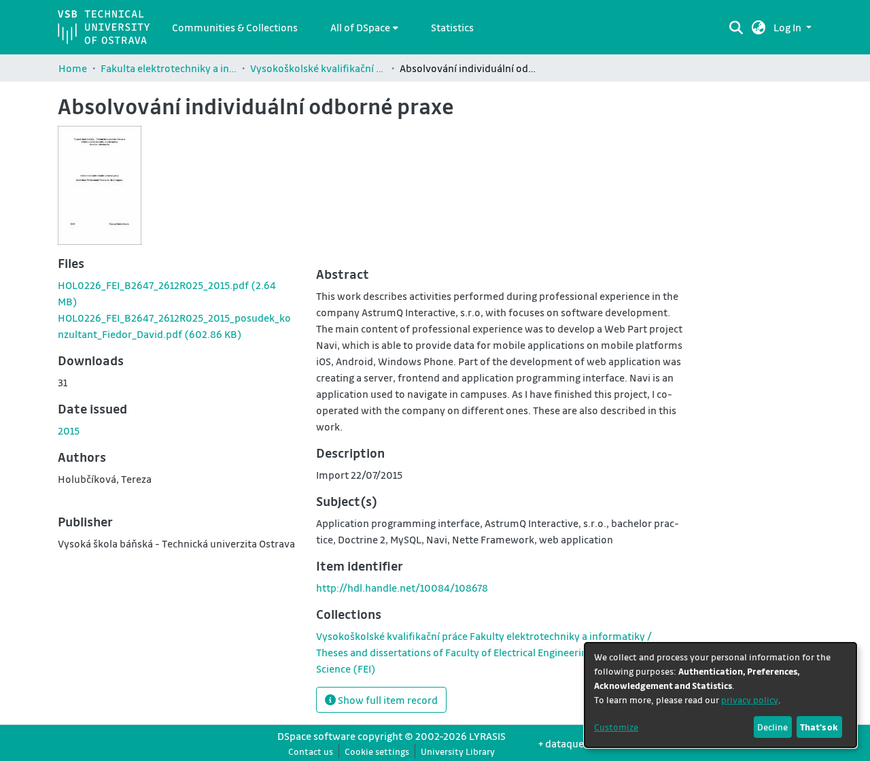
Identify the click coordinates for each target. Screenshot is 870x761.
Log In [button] (788, 27)
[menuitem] (364, 27)
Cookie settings (377, 751)
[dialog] (720, 695)
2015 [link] (69, 430)
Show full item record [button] (387, 700)
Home (72, 68)
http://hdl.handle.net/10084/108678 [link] (402, 587)
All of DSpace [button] (360, 27)
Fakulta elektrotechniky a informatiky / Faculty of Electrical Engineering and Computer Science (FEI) (169, 68)
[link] (489, 652)
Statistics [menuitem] (452, 27)
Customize (616, 726)
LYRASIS (487, 736)
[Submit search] (736, 27)
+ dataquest (565, 743)
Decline (772, 726)
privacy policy (749, 699)
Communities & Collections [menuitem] (235, 27)
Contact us (310, 751)
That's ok (819, 726)
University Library (458, 751)
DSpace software (316, 736)
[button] (758, 27)
